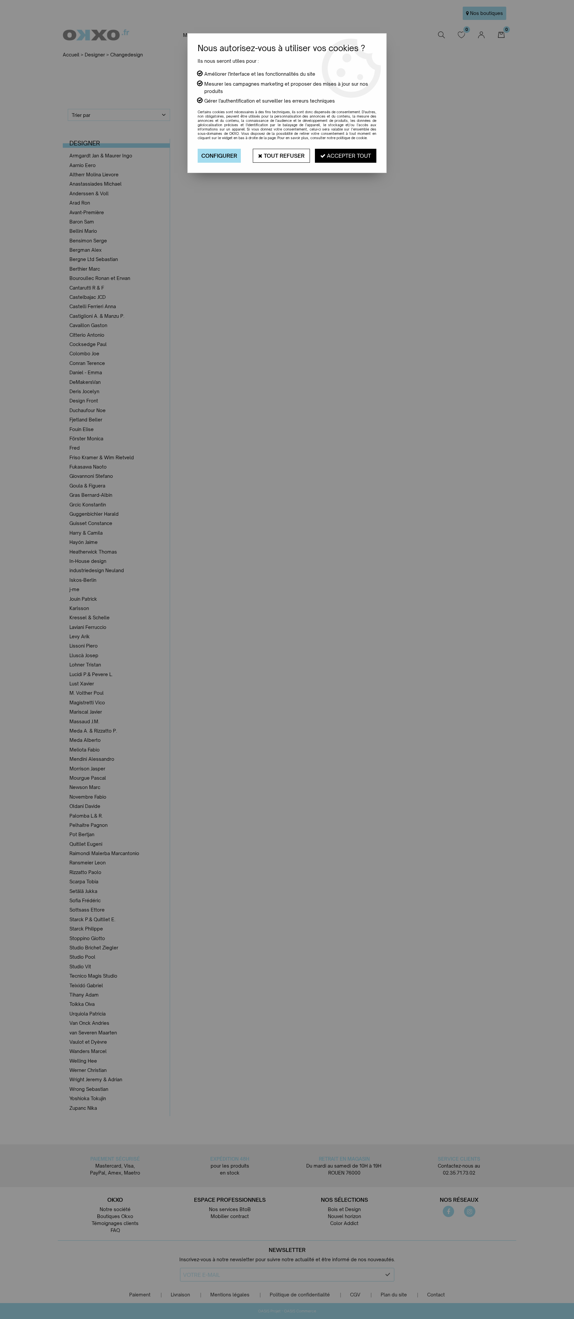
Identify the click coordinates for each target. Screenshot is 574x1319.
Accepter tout (348, 155)
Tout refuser (283, 155)
